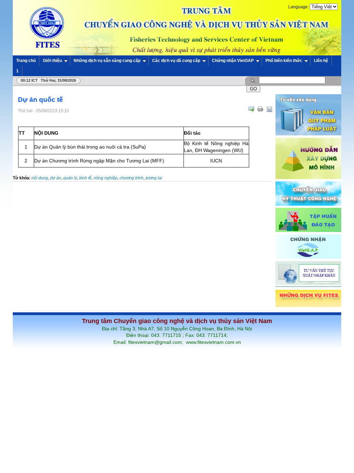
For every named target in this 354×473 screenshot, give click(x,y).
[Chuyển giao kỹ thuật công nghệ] (308, 204)
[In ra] (260, 109)
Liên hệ (321, 60)
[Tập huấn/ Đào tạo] (308, 230)
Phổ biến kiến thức (284, 60)
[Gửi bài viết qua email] (251, 109)
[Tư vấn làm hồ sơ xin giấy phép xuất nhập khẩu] (308, 286)
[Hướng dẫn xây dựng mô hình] (308, 177)
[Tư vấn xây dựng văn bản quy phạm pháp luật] (308, 134)
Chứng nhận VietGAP (233, 60)
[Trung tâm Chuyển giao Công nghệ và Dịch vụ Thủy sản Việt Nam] (177, 27)
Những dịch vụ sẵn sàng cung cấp (107, 60)
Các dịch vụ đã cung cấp (176, 60)
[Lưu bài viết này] (269, 109)
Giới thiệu (52, 60)
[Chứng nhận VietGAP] (308, 257)
